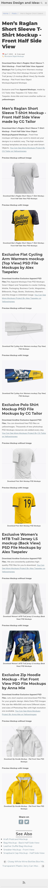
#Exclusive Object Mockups (14, 56)
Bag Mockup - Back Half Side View (21, 843)
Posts (14, 13)
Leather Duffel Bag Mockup (17, 846)
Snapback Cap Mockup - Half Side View (24, 853)
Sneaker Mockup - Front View (18, 850)
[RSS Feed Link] (24, 883)
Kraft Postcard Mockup (15, 839)
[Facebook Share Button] (21, 822)
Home (5, 13)
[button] (46, 3)
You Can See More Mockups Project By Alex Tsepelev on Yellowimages (24, 298)
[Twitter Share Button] (26, 822)
